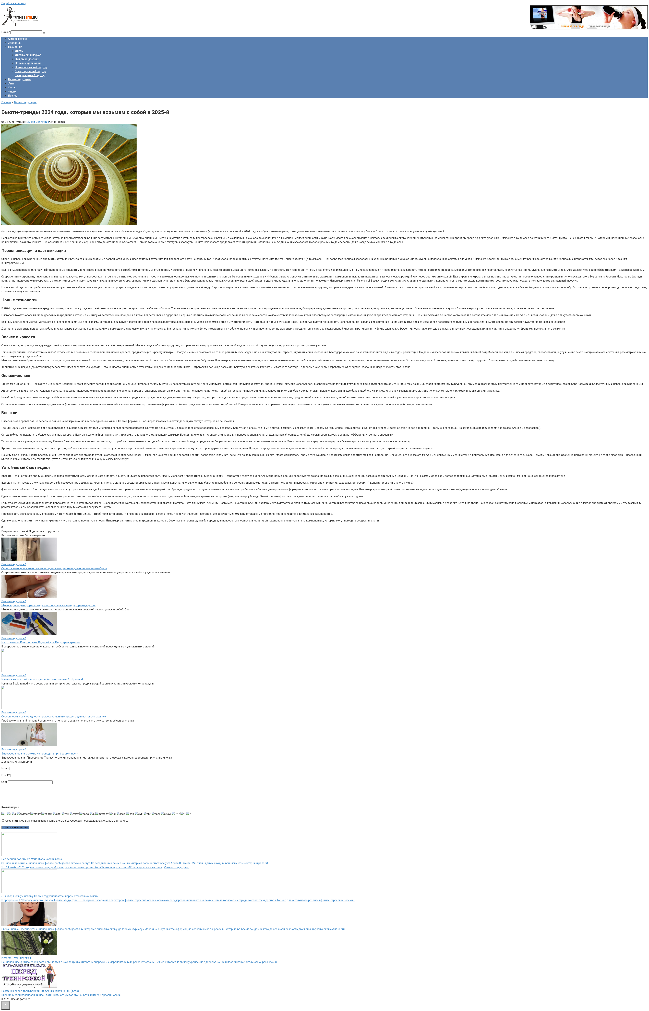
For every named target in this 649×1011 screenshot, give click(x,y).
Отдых (12, 91)
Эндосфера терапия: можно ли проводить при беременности (39, 753)
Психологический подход (31, 67)
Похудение (15, 47)
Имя (5, 768)
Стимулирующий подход (30, 71)
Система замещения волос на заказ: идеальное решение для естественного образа (54, 568)
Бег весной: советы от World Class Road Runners (31, 859)
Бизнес (12, 95)
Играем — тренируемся (16, 958)
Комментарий (10, 807)
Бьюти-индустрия (19, 79)
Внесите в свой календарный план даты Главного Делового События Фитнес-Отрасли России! (61, 995)
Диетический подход (28, 55)
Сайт (4, 782)
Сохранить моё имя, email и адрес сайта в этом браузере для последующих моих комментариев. (66, 820)
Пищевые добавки (27, 59)
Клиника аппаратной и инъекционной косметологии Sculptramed (42, 679)
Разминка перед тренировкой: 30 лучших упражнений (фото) (40, 991)
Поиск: (5, 32)
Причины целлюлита (28, 63)
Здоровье (14, 42)
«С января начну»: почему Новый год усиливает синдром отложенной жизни (49, 896)
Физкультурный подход (30, 75)
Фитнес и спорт (17, 38)
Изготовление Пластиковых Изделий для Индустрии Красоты (40, 642)
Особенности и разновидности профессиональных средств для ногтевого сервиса (53, 716)
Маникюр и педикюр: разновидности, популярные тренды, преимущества (48, 605)
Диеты (19, 51)
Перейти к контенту (13, 3)
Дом (11, 83)
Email (5, 775)
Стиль (12, 87)
